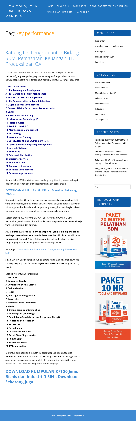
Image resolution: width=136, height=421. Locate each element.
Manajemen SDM (102, 87)
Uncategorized (101, 119)
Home (50, 6)
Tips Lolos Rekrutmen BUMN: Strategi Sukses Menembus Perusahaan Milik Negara (111, 143)
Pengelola (63, 6)
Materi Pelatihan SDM (59, 12)
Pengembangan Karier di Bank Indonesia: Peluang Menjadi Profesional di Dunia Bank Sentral (112, 171)
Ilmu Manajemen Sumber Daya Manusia (21, 10)
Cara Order (79, 6)
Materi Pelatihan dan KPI (105, 93)
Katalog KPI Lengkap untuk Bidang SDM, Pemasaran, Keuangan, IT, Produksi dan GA (42, 58)
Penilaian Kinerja (102, 103)
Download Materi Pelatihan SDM (109, 6)
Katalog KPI (83, 12)
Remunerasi (100, 114)
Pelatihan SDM (101, 98)
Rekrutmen (100, 109)
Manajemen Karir (102, 82)
